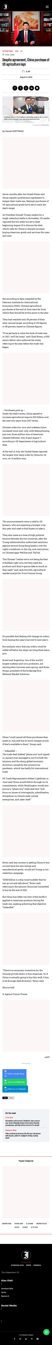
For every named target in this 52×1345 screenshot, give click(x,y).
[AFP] (24, 71)
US (21, 51)
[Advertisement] (26, 163)
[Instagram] (20, 1339)
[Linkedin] (31, 88)
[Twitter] (20, 88)
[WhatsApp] (26, 88)
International (7, 51)
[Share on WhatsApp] (46, 1332)
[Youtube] (37, 1339)
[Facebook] (14, 88)
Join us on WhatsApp (16, 1082)
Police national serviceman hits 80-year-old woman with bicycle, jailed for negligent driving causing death (23, 1135)
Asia (17, 51)
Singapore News (10, 1130)
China (11, 1098)
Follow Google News (15, 1074)
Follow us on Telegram (16, 1089)
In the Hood (9, 1117)
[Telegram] (37, 88)
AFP (29, 72)
